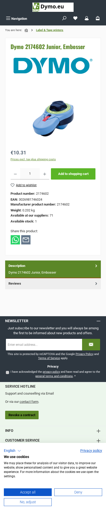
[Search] (64, 18)
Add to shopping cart (73, 174)
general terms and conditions (54, 376)
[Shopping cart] (97, 18)
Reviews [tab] (14, 283)
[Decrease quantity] (15, 174)
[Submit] (91, 344)
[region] (53, 117)
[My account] (86, 18)
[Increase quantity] (44, 174)
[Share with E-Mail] (26, 239)
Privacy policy (91, 451)
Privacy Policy (84, 354)
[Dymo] (53, 65)
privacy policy (51, 372)
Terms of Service (49, 358)
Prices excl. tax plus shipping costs (33, 159)
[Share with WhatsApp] (15, 239)
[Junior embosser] (53, 117)
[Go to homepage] (53, 7)
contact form (29, 402)
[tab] (53, 269)
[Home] (27, 30)
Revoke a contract (21, 415)
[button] (12, 451)
